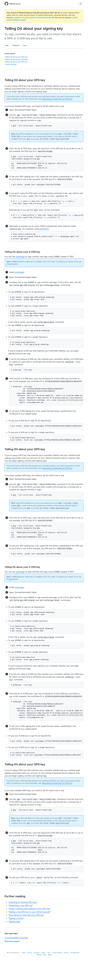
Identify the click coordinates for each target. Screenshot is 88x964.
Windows (15, 45)
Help (48, 952)
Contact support (13, 941)
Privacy (29, 952)
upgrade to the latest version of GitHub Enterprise (32, 17)
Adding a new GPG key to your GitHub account (29, 912)
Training (38, 955)
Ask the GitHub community (17, 938)
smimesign (20, 256)
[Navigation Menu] (80, 4)
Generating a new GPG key (20, 905)
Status (43, 952)
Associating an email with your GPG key (57, 99)
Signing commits (16, 918)
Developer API (74, 952)
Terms (23, 952)
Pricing (66, 952)
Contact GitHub (57, 952)
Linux (25, 45)
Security (36, 952)
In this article (10, 53)
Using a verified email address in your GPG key (29, 908)
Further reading (10, 64)
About (50, 955)
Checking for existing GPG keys (23, 902)
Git (10, 264)
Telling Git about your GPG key (16, 57)
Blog (44, 955)
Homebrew (44, 229)
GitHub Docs (15, 4)
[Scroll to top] (83, 959)
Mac (7, 45)
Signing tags (14, 921)
